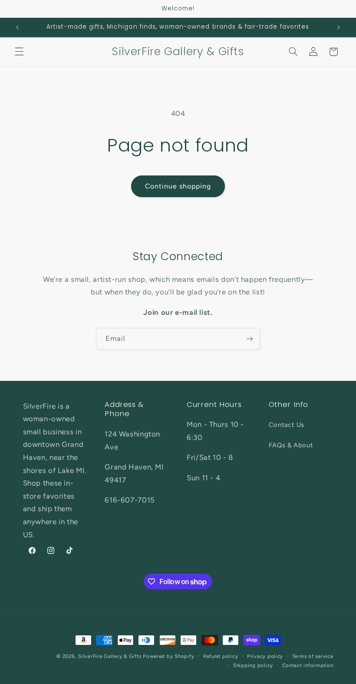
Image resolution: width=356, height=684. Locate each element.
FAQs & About (291, 445)
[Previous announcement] (17, 27)
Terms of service (312, 656)
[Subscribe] (250, 338)
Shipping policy (253, 665)
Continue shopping (178, 186)
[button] (19, 52)
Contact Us (286, 425)
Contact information (307, 665)
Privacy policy (265, 656)
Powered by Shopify (168, 656)
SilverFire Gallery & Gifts (109, 656)
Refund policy (220, 656)
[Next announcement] (338, 27)
